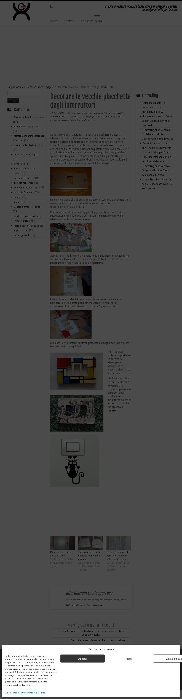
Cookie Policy (12, 692)
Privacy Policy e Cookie (33, 692)
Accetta (82, 658)
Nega (129, 658)
